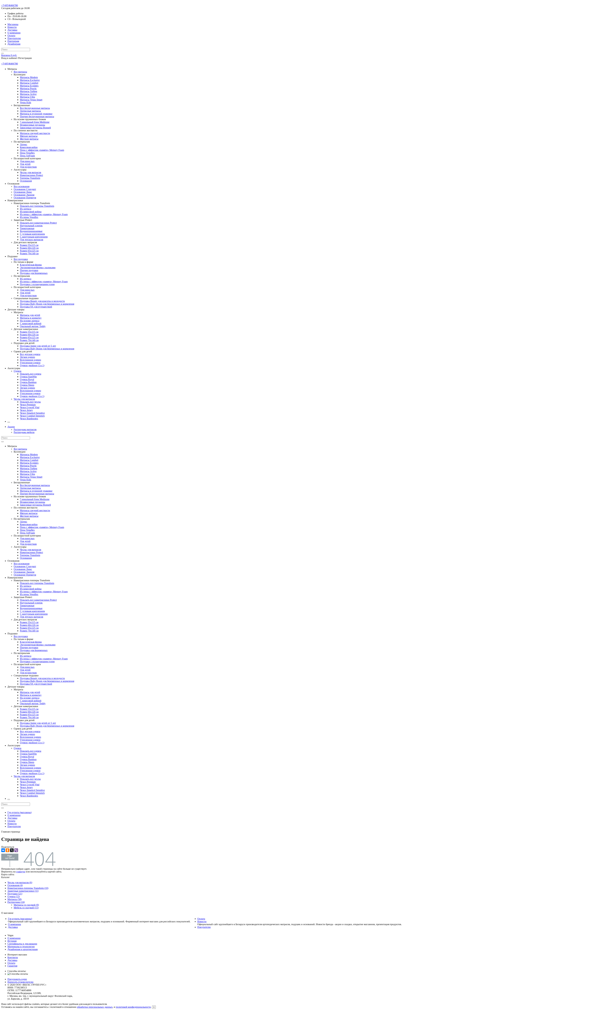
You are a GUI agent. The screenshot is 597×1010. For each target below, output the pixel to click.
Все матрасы (20, 71)
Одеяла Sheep (27, 385)
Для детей (25, 164)
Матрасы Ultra (27, 97)
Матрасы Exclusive (30, 80)
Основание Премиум (25, 197)
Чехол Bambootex (29, 418)
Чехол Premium (28, 404)
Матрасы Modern (29, 77)
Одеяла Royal (27, 379)
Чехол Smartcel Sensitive (32, 413)
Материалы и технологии (21, 946)
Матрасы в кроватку (31, 318)
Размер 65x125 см (29, 250)
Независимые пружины (32, 125)
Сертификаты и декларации (22, 943)
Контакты (12, 957)
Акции (11, 426)
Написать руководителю (20, 982)
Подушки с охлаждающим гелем (37, 284)
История (11, 941)
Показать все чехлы (30, 401)
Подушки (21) (14, 893)
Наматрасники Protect (31, 175)
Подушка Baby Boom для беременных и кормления (47, 304)
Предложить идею (17, 979)
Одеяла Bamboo (28, 382)
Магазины (12, 24)
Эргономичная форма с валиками (38, 267)
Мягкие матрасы (28, 136)
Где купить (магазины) (19, 812)
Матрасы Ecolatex (29, 85)
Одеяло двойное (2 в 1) (32, 365)
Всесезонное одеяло (30, 360)
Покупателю (14, 38)
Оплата (11, 35)
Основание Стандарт (25, 189)
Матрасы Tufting (28, 91)
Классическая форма (31, 264)
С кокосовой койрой (30, 323)
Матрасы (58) (14, 899)
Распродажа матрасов (25, 429)
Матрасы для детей (30, 315)
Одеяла (17, 371)
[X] (12, 850)
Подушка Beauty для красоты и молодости (42, 301)
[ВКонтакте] (3, 850)
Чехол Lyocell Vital (29, 407)
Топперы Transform (30, 178)
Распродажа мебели (24, 432)
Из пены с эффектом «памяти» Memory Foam (44, 214)
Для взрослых (27, 161)
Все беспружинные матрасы (35, 108)
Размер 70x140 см (29, 253)
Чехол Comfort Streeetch (32, 415)
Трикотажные (27, 228)
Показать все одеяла (30, 374)
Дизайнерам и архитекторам (22, 949)
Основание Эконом (24, 194)
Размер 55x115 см (29, 245)
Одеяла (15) (13, 896)
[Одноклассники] (7, 850)
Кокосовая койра (28, 147)
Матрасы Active (28, 94)
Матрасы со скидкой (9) (26, 905)
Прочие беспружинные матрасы (37, 116)
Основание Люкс (23, 192)
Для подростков (28, 167)
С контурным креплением (34, 236)
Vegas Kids (25, 102)
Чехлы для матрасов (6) (19, 882)
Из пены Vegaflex (29, 217)
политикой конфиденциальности (133, 1007)
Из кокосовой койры (31, 211)
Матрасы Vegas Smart (31, 99)
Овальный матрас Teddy (33, 326)
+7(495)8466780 (9, 5)
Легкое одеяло (27, 357)
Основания (26, 180)
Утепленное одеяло (30, 362)
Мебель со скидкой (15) (26, 907)
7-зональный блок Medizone (34, 122)
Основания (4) (15, 885)
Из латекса (25, 208)
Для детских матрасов (31, 239)
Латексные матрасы (30, 111)
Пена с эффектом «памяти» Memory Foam (42, 150)
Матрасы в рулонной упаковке (36, 113)
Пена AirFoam (27, 155)
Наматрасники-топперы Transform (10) (27, 888)
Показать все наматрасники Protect (38, 222)
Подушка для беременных (34, 273)
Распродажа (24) (16, 902)
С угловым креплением (32, 234)
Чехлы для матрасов (30, 172)
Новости (12, 27)
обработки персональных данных (95, 1007)
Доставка (12, 30)
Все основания (21, 186)
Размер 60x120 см (29, 248)
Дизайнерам (13, 44)
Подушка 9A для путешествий (36, 306)
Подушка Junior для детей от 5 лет (38, 346)
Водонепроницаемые (31, 231)
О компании (14, 32)
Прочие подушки (29, 270)
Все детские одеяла (30, 354)
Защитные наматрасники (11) (23, 891)
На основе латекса (29, 320)
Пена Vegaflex (27, 153)
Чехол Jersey (26, 410)
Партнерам (13, 41)
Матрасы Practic (28, 88)
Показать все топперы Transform (37, 206)
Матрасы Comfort (29, 83)
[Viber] (16, 850)
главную (20, 871)
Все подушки (21, 259)
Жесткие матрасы (29, 139)
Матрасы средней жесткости (35, 133)
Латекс (23, 144)
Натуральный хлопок (31, 225)
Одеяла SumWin (28, 376)
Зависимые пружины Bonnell (35, 127)
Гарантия (12, 965)
